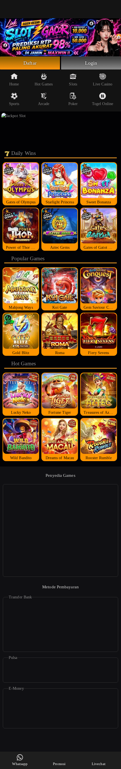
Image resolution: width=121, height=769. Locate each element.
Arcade (44, 104)
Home (14, 84)
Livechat (99, 764)
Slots (73, 84)
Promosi (59, 764)
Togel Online (102, 104)
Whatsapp (20, 764)
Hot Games (44, 84)
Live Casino (102, 84)
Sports (14, 104)
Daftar (30, 63)
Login (91, 63)
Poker (73, 104)
